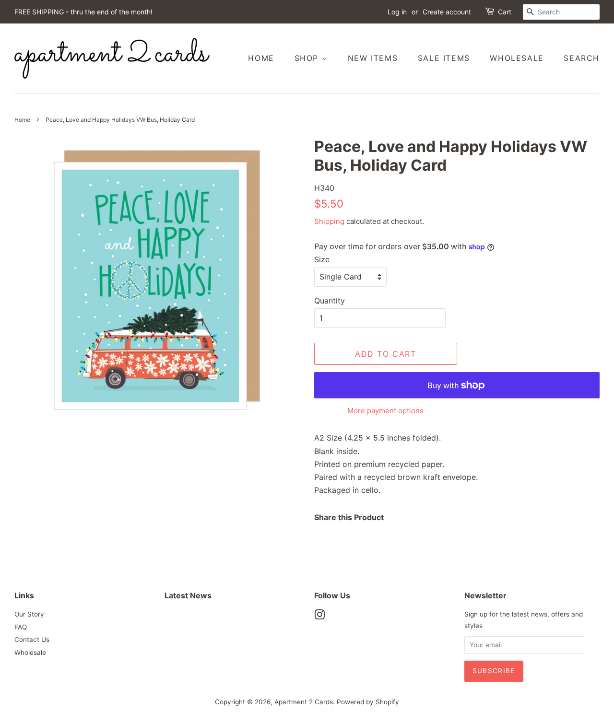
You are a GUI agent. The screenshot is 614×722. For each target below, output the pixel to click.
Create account (447, 12)
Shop (308, 58)
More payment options (385, 410)
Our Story (29, 614)
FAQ (20, 627)
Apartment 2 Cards (303, 702)
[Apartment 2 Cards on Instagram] (319, 616)
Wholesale (516, 58)
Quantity (329, 300)
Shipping (329, 221)
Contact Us (31, 639)
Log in (397, 12)
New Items (373, 58)
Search (582, 58)
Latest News (188, 595)
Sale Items (444, 58)
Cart (504, 12)
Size (322, 259)
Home (261, 58)
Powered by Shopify (368, 702)
